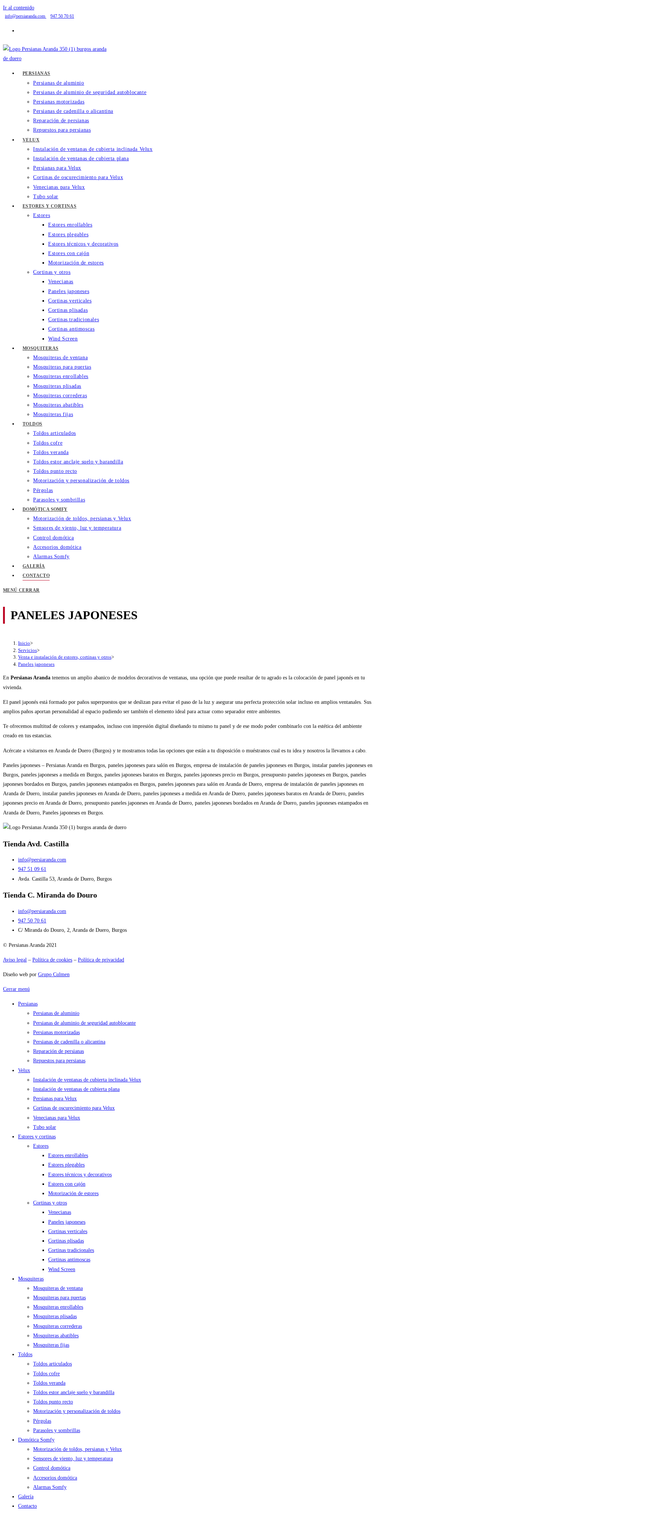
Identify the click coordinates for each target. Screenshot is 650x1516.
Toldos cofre (46, 1373)
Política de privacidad (101, 960)
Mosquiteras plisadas (55, 1316)
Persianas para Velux (55, 1098)
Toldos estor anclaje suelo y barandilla (73, 1392)
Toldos (25, 1354)
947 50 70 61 (62, 16)
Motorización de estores (73, 1193)
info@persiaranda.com (25, 16)
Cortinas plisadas (66, 1241)
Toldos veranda (49, 1383)
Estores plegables (66, 1165)
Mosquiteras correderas (57, 1326)
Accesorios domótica (55, 1478)
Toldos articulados (52, 1364)
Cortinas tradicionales (71, 1250)
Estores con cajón (66, 1184)
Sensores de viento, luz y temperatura (73, 1458)
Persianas (28, 1004)
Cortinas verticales (67, 1231)
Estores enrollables (68, 1155)
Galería (25, 1496)
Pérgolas (42, 1421)
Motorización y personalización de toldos (76, 1411)
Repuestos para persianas (59, 1060)
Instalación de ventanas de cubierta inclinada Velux (87, 1080)
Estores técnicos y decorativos (80, 1174)
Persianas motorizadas (56, 1032)
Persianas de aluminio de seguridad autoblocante (84, 1023)
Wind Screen (61, 1269)
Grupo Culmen (54, 974)
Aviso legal (15, 960)
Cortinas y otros (50, 1203)
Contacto (27, 1506)
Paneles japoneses (36, 664)
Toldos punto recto (53, 1402)
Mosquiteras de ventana (58, 1288)
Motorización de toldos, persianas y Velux (77, 1449)
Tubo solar (44, 1127)
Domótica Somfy (36, 1440)
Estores (41, 1146)
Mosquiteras (31, 1279)
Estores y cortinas (37, 1136)
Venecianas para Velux (56, 1118)
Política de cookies (52, 960)
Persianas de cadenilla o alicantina (69, 1042)
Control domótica (51, 1468)
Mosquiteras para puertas (59, 1297)
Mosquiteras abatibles (56, 1335)
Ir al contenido (18, 8)
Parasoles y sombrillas (56, 1430)
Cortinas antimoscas (69, 1259)
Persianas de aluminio (56, 1013)
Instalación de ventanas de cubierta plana (76, 1089)
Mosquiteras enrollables (58, 1307)
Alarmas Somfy (50, 1487)
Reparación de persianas (58, 1051)
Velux (24, 1070)
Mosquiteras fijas (51, 1345)
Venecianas (59, 1212)
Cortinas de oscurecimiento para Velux (74, 1108)
